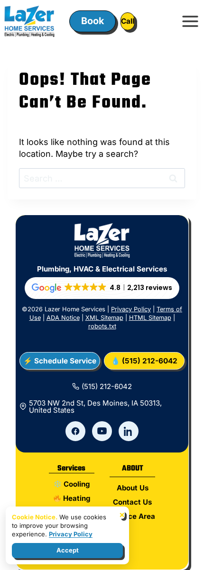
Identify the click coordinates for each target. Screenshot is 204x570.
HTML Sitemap (150, 317)
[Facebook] (75, 431)
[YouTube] (102, 431)
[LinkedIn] (129, 431)
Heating (75, 498)
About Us (132, 487)
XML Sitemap (104, 317)
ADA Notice (63, 317)
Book (92, 21)
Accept (67, 550)
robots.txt (102, 326)
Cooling (76, 484)
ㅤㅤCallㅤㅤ (127, 21)
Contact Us (132, 502)
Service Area (132, 516)
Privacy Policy (131, 309)
